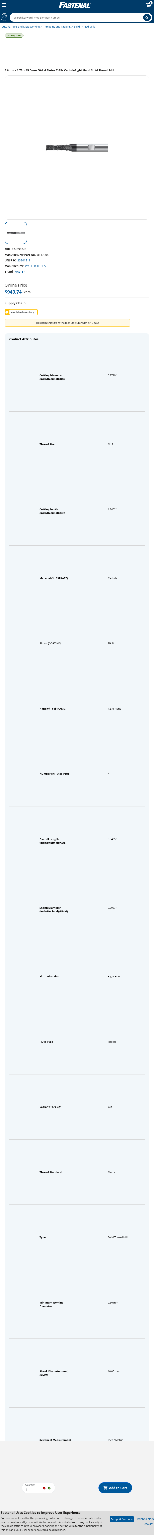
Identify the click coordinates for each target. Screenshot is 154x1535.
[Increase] (49, 1488)
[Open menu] (3, 5)
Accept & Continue (122, 1519)
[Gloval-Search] (147, 17)
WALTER (19, 271)
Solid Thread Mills (84, 26)
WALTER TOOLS (35, 266)
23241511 (23, 260)
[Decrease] (44, 1488)
